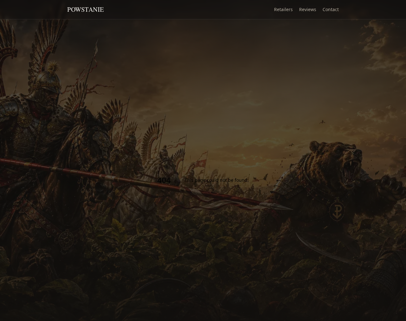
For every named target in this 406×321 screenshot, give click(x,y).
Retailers (283, 9)
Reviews (307, 9)
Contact (331, 9)
